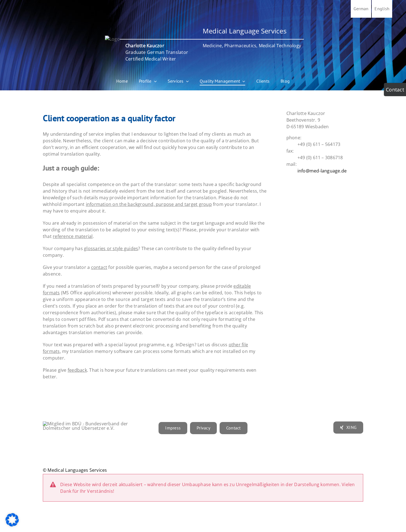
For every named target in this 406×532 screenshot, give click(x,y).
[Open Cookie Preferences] (12, 525)
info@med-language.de (322, 171)
